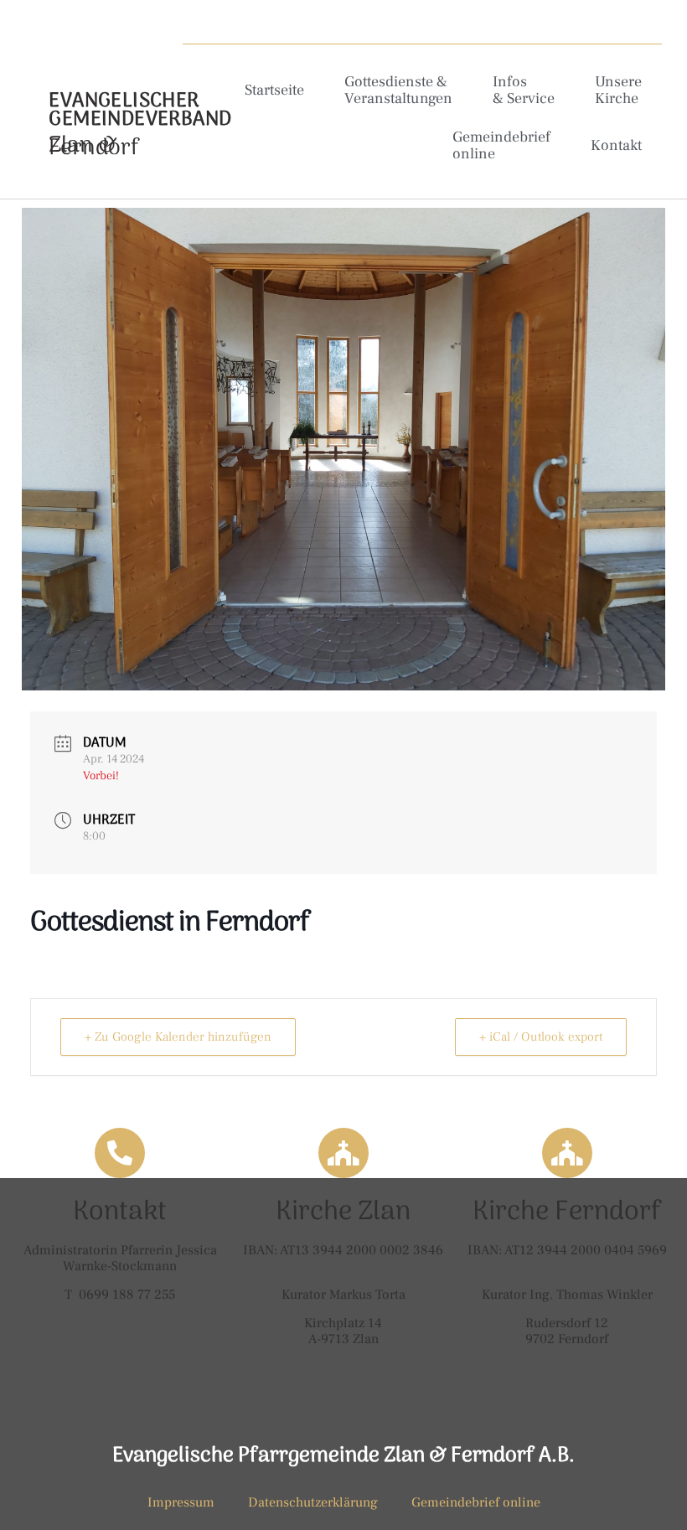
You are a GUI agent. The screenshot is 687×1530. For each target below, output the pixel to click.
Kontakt (616, 145)
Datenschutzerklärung (313, 1502)
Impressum (180, 1502)
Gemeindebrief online (501, 145)
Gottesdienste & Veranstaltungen (398, 90)
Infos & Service (524, 90)
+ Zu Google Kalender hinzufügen (178, 1037)
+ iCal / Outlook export (540, 1037)
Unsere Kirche (618, 90)
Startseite (274, 90)
